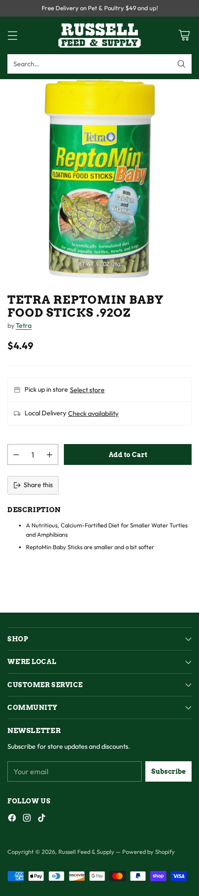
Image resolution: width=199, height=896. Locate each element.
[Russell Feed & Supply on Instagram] (26, 819)
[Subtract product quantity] (16, 454)
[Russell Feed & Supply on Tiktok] (41, 819)
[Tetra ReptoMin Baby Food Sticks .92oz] (99, 178)
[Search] (181, 64)
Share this (38, 485)
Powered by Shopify (148, 851)
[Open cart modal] (183, 35)
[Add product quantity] (49, 454)
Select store (87, 390)
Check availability (93, 413)
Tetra (23, 325)
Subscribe (168, 771)
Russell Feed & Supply (86, 851)
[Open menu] (12, 35)
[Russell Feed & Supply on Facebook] (12, 819)
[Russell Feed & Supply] (99, 35)
